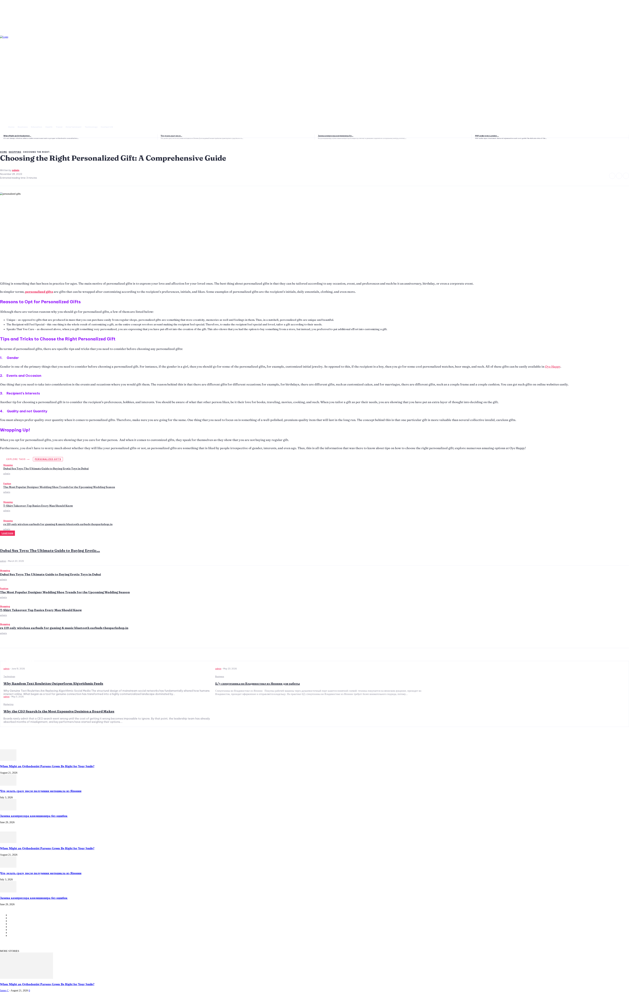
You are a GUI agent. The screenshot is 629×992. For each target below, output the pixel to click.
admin (6, 473)
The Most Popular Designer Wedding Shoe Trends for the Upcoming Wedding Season (59, 487)
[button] (122, 127)
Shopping (8, 465)
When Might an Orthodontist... (17, 135)
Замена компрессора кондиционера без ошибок (33, 816)
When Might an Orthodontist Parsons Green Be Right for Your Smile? (47, 766)
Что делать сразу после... (171, 135)
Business (219, 676)
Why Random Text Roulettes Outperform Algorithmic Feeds (53, 683)
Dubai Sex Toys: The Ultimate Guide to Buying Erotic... (50, 550)
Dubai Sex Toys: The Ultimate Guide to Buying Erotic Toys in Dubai (46, 468)
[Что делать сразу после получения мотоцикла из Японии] (8, 784)
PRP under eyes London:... (487, 135)
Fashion (7, 484)
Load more (7, 533)
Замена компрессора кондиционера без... (335, 135)
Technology (9, 676)
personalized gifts (48, 459)
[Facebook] (612, 176)
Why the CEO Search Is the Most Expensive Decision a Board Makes (58, 711)
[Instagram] (619, 176)
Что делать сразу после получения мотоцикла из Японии (40, 791)
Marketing (8, 704)
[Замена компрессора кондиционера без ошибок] (8, 809)
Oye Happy (552, 366)
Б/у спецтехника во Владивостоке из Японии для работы (257, 683)
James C (4, 990)
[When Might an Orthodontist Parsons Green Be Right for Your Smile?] (8, 759)
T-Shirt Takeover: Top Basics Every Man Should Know (38, 505)
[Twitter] (626, 176)
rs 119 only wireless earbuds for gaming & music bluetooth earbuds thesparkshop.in (58, 524)
